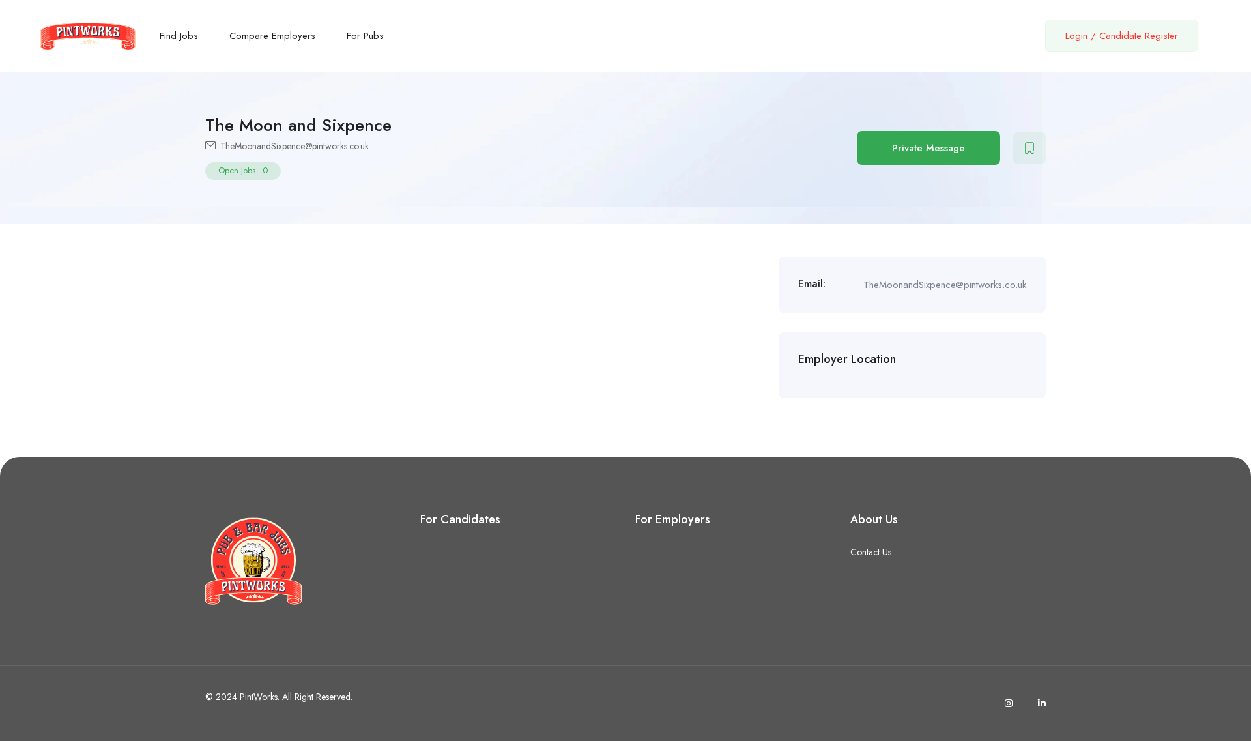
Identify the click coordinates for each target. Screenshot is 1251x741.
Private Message (928, 148)
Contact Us (870, 552)
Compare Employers (272, 36)
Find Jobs (179, 36)
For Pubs (365, 36)
